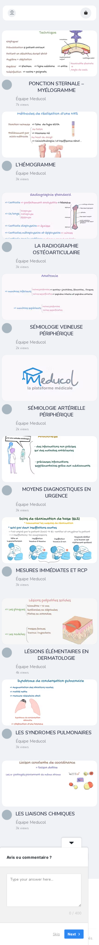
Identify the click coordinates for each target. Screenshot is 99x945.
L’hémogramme (36, 164)
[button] (12, 13)
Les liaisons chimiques (45, 813)
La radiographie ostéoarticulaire (56, 249)
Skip (56, 933)
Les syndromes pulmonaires (54, 732)
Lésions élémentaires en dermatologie (56, 654)
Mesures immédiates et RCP (51, 570)
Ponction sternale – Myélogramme (56, 87)
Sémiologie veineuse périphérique (56, 330)
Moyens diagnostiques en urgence (56, 492)
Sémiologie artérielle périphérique (56, 411)
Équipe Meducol (31, 99)
